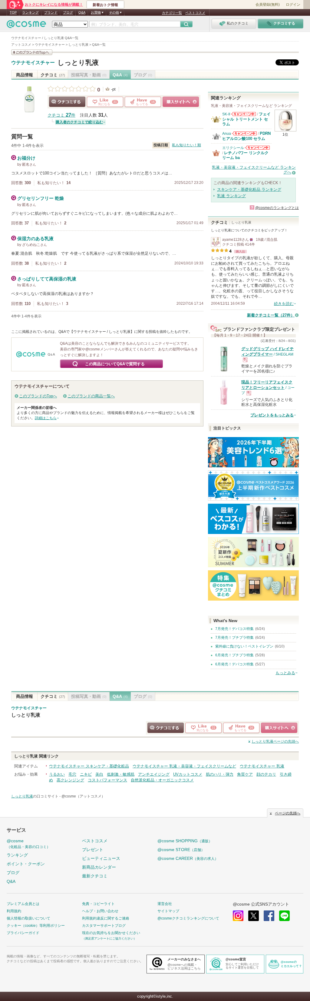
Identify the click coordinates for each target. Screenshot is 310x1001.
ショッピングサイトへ (181, 102)
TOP (13, 12)
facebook (269, 915)
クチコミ (53, 74)
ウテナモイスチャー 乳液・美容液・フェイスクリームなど (184, 766)
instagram (238, 915)
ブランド (51, 12)
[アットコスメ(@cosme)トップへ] (26, 25)
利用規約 (14, 911)
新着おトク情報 (105, 5)
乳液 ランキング (231, 196)
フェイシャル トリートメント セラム (246, 119)
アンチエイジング (154, 774)
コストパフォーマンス (107, 780)
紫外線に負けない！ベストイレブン (244, 646)
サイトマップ (168, 911)
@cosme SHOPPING (184, 840)
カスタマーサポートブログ (104, 925)
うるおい (57, 774)
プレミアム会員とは (23, 904)
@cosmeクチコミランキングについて (188, 918)
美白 (99, 774)
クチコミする (67, 102)
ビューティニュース (101, 858)
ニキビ (86, 774)
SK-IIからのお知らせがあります (243, 114)
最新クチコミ (94, 875)
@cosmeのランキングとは (277, 208)
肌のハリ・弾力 (219, 774)
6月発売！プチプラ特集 (234, 655)
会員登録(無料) (268, 4)
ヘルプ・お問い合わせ (100, 911)
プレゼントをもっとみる (272, 415)
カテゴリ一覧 (172, 13)
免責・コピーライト (98, 904)
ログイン (293, 4)
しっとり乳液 (78, 62)
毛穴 (72, 774)
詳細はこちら (46, 418)
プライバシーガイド (23, 933)
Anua (226, 133)
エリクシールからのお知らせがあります (257, 148)
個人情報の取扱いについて (28, 918)
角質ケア (245, 774)
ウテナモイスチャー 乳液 (262, 766)
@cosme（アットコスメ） (83, 796)
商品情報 (24, 74)
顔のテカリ (266, 774)
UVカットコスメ (187, 774)
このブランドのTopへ (38, 396)
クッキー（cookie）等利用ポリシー (36, 925)
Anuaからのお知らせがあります (244, 133)
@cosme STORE (181, 849)
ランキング (30, 12)
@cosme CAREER (187, 858)
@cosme (28, 843)
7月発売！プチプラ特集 (234, 637)
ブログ (68, 12)
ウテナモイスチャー (33, 62)
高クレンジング (70, 780)
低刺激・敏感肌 (120, 774)
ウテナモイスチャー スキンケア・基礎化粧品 (89, 766)
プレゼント (92, 849)
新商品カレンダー (99, 867)
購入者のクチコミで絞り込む (79, 122)
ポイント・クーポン (26, 863)
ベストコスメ (195, 13)
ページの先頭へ (275, 741)
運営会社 (164, 904)
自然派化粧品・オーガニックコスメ (162, 780)
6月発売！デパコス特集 (234, 664)
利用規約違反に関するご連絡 (105, 918)
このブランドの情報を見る (31, 52)
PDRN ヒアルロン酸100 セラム (246, 136)
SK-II (226, 114)
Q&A (81, 12)
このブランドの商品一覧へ (91, 396)
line (284, 915)
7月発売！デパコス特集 (234, 629)
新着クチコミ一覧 (271, 315)
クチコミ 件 (61, 115)
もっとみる (285, 673)
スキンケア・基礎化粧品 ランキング (249, 189)
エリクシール (233, 148)
